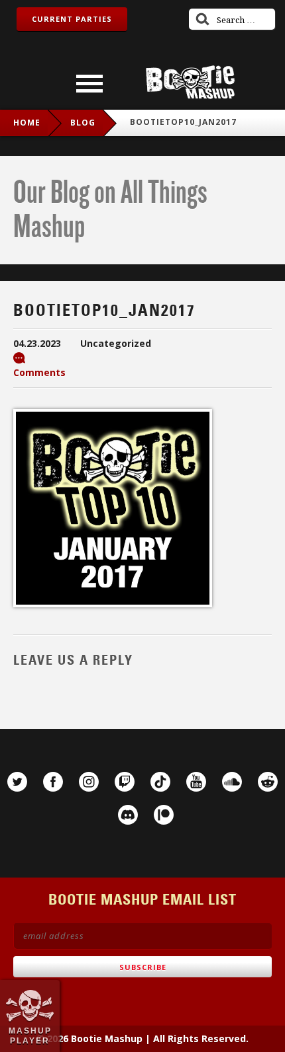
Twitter (17, 782)
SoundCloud (232, 782)
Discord (128, 815)
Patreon (164, 815)
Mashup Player (30, 1035)
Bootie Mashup (190, 82)
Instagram (89, 782)
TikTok (160, 782)
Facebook (53, 782)
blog (82, 122)
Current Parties (72, 19)
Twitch (125, 782)
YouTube (196, 782)
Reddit (268, 782)
